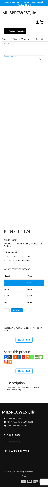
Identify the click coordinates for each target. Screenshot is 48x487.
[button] (41, 59)
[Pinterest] (23, 357)
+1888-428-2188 (14, 418)
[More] (10, 362)
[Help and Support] (6, 458)
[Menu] (43, 13)
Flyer (27, 5)
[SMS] (41, 357)
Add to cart (17, 310)
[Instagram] (6, 362)
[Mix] (28, 357)
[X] (10, 357)
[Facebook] (6, 357)
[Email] (37, 357)
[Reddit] (15, 357)
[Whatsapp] (32, 357)
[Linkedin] (19, 357)
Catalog (20, 5)
